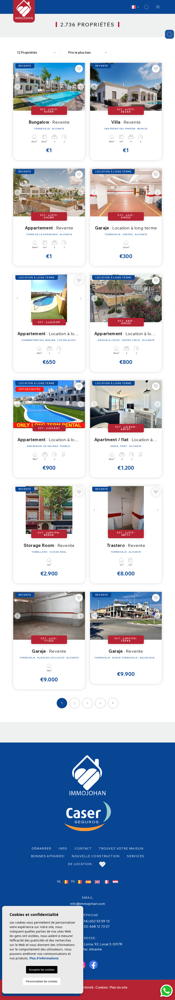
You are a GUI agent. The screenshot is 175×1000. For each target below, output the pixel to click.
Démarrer (41, 848)
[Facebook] (93, 964)
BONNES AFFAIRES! (47, 856)
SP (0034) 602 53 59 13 (91, 921)
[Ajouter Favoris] (79, 69)
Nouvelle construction (96, 856)
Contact (83, 848)
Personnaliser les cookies (41, 981)
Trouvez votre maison (121, 848)
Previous (17, 87)
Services (135, 856)
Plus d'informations (43, 958)
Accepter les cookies (41, 969)
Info (63, 848)
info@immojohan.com (87, 903)
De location (80, 864)
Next (80, 87)
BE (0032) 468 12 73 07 (91, 926)
